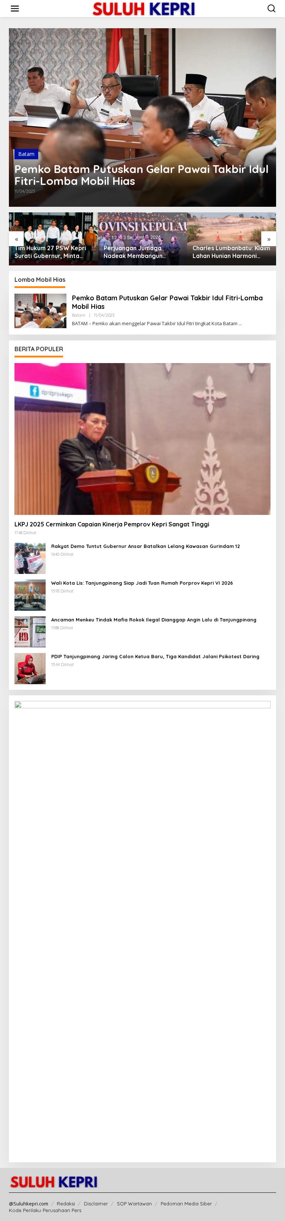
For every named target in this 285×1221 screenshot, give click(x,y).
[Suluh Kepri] (144, 8)
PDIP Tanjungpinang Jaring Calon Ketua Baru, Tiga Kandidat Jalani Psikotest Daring (155, 656)
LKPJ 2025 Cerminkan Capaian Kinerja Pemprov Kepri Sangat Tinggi (111, 524)
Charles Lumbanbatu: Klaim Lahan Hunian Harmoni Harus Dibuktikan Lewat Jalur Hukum (231, 252)
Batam (26, 153)
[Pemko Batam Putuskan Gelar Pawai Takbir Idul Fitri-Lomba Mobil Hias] (240, 323)
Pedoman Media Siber (186, 1204)
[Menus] (15, 8)
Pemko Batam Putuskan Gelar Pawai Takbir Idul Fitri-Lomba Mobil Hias (141, 175)
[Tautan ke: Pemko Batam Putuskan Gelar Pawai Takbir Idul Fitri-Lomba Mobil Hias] (142, 117)
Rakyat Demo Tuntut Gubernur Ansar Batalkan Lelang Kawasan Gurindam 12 (145, 546)
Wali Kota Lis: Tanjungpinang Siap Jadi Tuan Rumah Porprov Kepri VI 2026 (142, 583)
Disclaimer (96, 1204)
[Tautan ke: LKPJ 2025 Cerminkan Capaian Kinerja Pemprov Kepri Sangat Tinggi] (142, 439)
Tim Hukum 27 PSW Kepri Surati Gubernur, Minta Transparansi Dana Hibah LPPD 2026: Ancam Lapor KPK (50, 252)
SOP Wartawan (134, 1204)
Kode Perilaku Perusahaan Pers (45, 1210)
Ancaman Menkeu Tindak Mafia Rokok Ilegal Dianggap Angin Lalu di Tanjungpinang (153, 620)
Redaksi (66, 1204)
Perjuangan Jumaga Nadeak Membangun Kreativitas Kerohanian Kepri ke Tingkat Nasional (140, 252)
